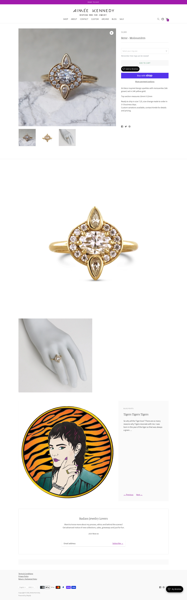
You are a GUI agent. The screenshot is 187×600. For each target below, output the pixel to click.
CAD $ (30, 587)
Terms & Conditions (25, 573)
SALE (122, 19)
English (21, 587)
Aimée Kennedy (35, 593)
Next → (139, 494)
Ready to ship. (93, 2)
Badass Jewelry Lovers (93, 518)
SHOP (65, 19)
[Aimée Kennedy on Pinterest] (164, 587)
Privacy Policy (23, 576)
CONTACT (84, 19)
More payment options (144, 81)
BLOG (114, 19)
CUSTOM (95, 19)
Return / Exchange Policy (27, 579)
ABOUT (74, 19)
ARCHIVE (105, 19)
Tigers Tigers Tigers (136, 414)
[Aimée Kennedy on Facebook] (160, 587)
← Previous (128, 494)
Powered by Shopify (24, 595)
